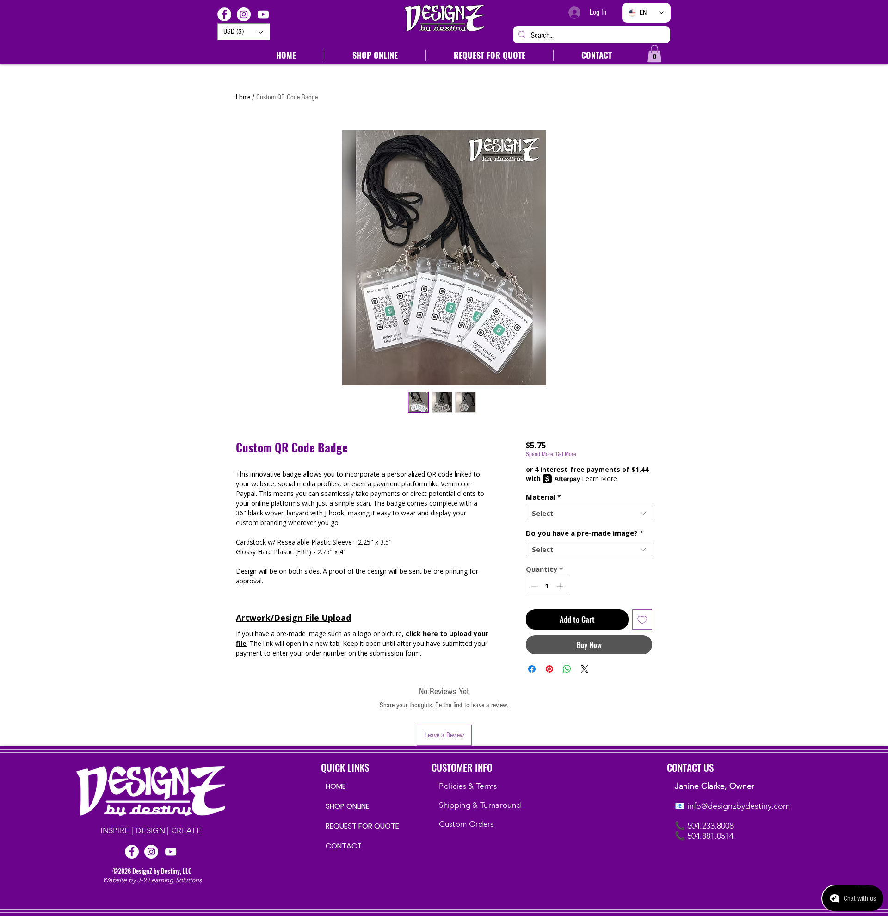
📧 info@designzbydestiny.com (732, 806)
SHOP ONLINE (348, 806)
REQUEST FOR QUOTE (355, 826)
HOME (336, 786)
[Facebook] (224, 14)
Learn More (599, 478)
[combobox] (589, 513)
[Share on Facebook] (531, 669)
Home (243, 97)
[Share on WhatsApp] (567, 669)
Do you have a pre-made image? (584, 533)
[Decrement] (533, 585)
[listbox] (243, 31)
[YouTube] (263, 14)
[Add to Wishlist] (642, 619)
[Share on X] (584, 669)
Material (543, 497)
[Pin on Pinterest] (549, 669)
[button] (243, 31)
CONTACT (344, 846)
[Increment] (561, 585)
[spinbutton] (547, 585)
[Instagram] (244, 14)
